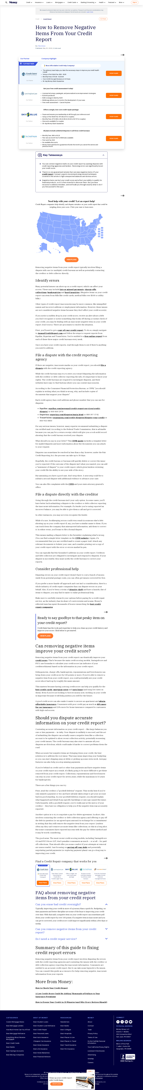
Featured (111, 2)
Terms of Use (92, 1037)
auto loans (78, 689)
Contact (91, 1026)
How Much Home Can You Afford (18, 1029)
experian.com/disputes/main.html (66, 414)
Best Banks (10, 1047)
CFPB (71, 484)
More (120, 2)
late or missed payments (72, 289)
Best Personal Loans (41, 1033)
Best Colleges (66, 1029)
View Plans (71, 259)
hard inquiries (72, 292)
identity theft (76, 589)
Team (90, 1029)
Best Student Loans (40, 1022)
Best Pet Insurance (67, 1049)
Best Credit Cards (12, 1043)
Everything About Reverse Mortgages (15, 1038)
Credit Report (47, 19)
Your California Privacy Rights (98, 1047)
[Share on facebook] (118, 1021)
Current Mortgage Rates (15, 1022)
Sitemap (91, 1059)
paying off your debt (77, 847)
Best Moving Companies (15, 1055)
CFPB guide (77, 441)
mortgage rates (60, 689)
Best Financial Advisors (42, 1057)
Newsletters (65, 1022)
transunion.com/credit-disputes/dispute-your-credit (79, 417)
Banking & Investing (87, 2)
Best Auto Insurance (40, 1037)
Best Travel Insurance (68, 1045)
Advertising (92, 1055)
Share (104, 19)
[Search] (6, 2)
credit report (47, 174)
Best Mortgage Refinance (15, 1033)
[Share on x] (122, 1021)
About (90, 1022)
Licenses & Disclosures (96, 1051)
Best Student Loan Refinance (44, 1026)
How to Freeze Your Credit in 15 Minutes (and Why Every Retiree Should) (71, 1002)
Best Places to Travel (68, 1041)
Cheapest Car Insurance (42, 1041)
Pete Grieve (41, 46)
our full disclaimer (97, 1078)
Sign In (135, 2)
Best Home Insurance (41, 1045)
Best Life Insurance (40, 1049)
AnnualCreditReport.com (50, 333)
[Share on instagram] (126, 1021)
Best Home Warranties (41, 1053)
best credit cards (43, 689)
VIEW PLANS (114, 73)
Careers (90, 1062)
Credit (28, 2)
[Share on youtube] (130, 1021)
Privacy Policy (93, 1033)
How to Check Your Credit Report (51, 988)
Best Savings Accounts (15, 1051)
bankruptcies (54, 292)
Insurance (38, 2)
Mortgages (59, 2)
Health (101, 2)
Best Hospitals (66, 1033)
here (97, 1084)
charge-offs (90, 289)
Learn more (89, 12)
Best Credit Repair (40, 1029)
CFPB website (81, 538)
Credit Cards (72, 2)
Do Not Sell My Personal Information (96, 1042)
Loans (48, 2)
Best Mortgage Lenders (14, 1026)
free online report (93, 336)
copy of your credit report (70, 330)
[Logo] (13, 2)
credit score (41, 660)
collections (41, 292)
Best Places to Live (68, 1037)
